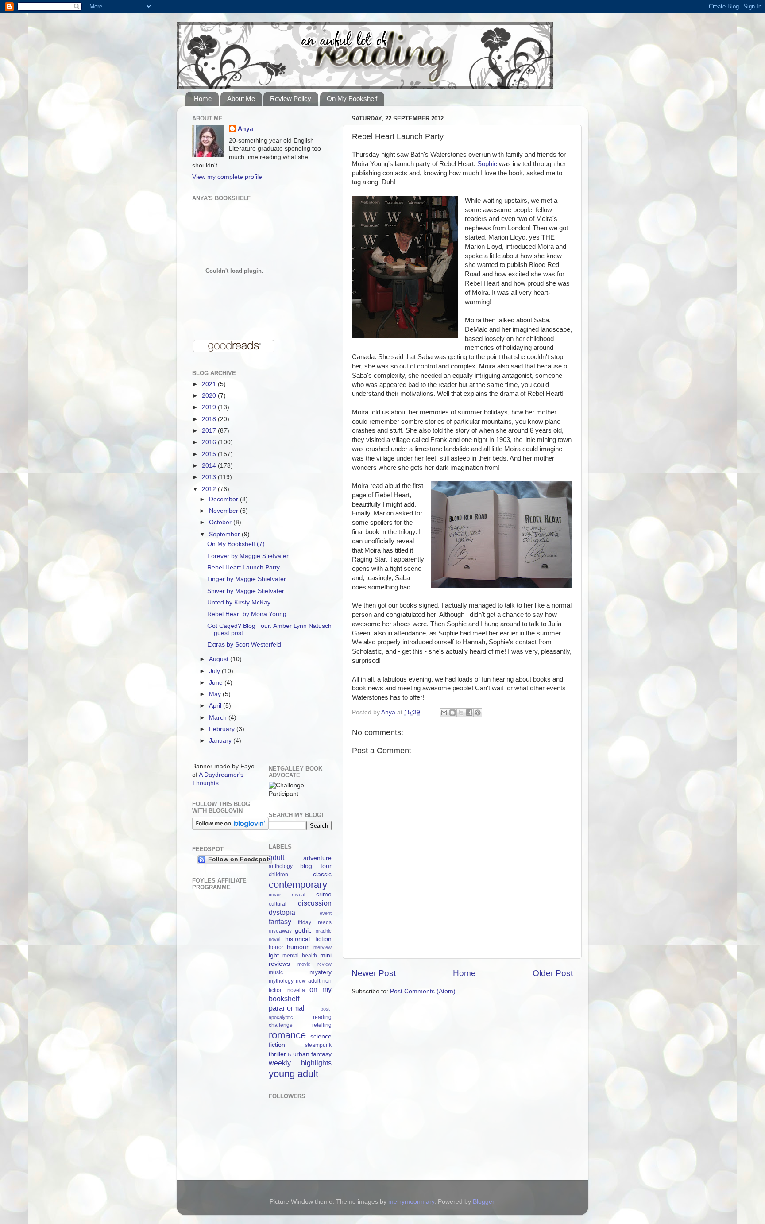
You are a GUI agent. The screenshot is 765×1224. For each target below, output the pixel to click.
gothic (303, 930)
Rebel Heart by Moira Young (246, 614)
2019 (210, 407)
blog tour (316, 866)
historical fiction (308, 939)
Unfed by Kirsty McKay (238, 602)
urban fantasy (312, 1054)
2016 (210, 442)
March (218, 717)
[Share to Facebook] (469, 712)
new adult (308, 981)
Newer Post (374, 973)
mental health (299, 956)
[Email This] (444, 712)
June (216, 682)
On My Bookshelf (352, 98)
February (222, 729)
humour (298, 947)
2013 (210, 477)
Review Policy (290, 98)
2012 (210, 489)
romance (287, 1035)
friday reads (315, 922)
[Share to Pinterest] (477, 712)
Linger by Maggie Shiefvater (246, 579)
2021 (210, 384)
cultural (277, 904)
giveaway (280, 931)
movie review (315, 964)
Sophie (487, 163)
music (276, 972)
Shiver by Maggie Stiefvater (245, 591)
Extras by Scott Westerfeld (244, 644)
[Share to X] (460, 712)
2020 (210, 395)
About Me (241, 98)
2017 (210, 430)
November (224, 510)
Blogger (483, 1201)
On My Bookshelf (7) (236, 544)
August (219, 659)
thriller (277, 1054)
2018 (210, 419)
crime (324, 894)
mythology (281, 981)
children (278, 875)
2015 (210, 454)
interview (322, 947)
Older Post (553, 973)
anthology (281, 866)
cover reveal (287, 894)
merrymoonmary (411, 1201)
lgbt (274, 955)
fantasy (280, 922)
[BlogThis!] (452, 712)
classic (322, 874)
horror (276, 947)
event (326, 913)
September (225, 534)
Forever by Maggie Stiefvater (248, 556)
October (221, 522)
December (224, 499)
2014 (210, 465)
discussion (315, 903)
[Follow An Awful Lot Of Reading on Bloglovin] (230, 828)
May (216, 694)
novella (296, 990)
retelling (322, 1025)
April (216, 705)
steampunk (318, 1045)
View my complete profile (227, 177)
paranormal (287, 1008)
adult (276, 857)
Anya (245, 128)
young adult (293, 1073)
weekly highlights (300, 1063)
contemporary (298, 884)
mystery (320, 972)
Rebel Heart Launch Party (243, 567)
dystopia (282, 912)
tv (290, 1054)
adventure (317, 858)
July (215, 671)
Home (203, 98)
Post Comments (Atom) (423, 991)
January (221, 740)
